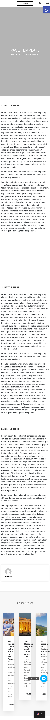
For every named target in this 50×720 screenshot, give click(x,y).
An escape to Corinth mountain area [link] (45, 647)
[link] (46, 9)
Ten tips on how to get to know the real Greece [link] (11, 650)
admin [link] (8, 576)
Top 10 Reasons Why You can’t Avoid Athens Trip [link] (28, 649)
